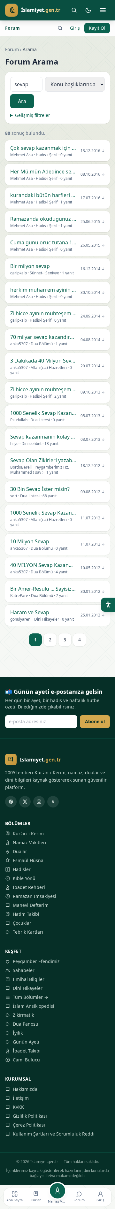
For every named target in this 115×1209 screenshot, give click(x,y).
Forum (12, 28)
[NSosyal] (53, 801)
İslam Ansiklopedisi (33, 1006)
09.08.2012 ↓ (92, 491)
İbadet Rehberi (29, 887)
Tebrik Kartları (28, 932)
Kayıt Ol (97, 28)
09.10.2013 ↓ (92, 392)
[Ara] (74, 10)
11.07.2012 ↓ (92, 518)
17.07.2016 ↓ (92, 198)
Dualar (20, 851)
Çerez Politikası (29, 1125)
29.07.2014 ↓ (92, 366)
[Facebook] (11, 801)
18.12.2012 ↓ (92, 465)
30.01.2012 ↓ (92, 591)
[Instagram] (39, 801)
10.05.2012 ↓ (92, 567)
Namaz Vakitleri (29, 842)
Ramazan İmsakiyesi (34, 896)
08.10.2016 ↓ (92, 174)
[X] (25, 801)
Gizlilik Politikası (30, 1116)
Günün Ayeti (26, 1042)
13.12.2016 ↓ (92, 150)
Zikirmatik (23, 1015)
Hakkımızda (25, 1089)
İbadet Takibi (27, 1051)
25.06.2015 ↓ (92, 221)
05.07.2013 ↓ (92, 415)
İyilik (18, 1033)
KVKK (18, 1107)
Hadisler (22, 869)
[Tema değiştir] (88, 10)
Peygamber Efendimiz (36, 961)
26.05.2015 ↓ (92, 245)
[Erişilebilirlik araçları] (108, 605)
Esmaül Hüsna (28, 860)
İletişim (21, 1098)
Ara (22, 101)
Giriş (75, 28)
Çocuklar (22, 923)
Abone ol (95, 721)
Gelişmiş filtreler (32, 115)
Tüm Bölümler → (30, 997)
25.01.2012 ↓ (92, 615)
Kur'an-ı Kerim (28, 833)
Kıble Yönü (24, 878)
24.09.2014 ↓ (92, 316)
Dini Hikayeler (27, 988)
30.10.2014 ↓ (92, 292)
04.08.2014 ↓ (92, 339)
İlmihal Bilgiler (28, 979)
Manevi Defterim (31, 905)
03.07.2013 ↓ (92, 439)
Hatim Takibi (26, 914)
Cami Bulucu (26, 1060)
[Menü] (103, 10)
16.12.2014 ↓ (92, 269)
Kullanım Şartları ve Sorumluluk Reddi (54, 1134)
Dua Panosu (25, 1024)
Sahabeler (23, 970)
